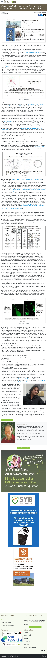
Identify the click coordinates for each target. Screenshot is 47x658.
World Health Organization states (33, 52)
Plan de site (26, 644)
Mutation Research (8, 121)
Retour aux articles (7, 420)
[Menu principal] (2, 2)
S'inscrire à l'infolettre (23, 447)
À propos (26, 632)
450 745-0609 (6, 618)
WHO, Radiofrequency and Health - (29, 205)
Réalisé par (39, 655)
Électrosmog (43, 12)
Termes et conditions (29, 646)
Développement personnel (30, 637)
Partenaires (26, 640)
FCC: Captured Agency (25, 204)
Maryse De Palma (28, 635)
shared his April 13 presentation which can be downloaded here (27, 179)
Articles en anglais (37, 12)
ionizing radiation (37, 50)
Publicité (26, 638)
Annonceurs (27, 641)
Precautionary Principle (23, 378)
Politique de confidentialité (30, 647)
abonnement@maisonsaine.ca (9, 619)
